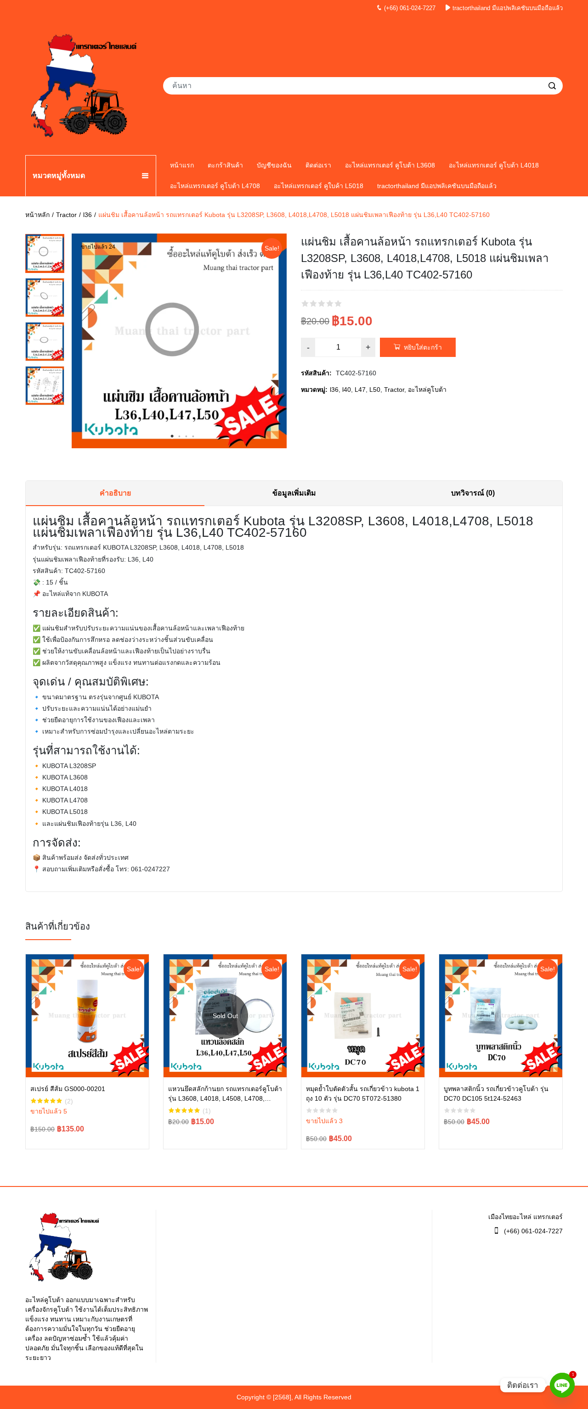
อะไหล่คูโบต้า (427, 389)
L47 (360, 389)
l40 (346, 389)
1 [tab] (172, 436)
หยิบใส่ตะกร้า (423, 347)
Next (282, 342)
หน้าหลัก (37, 214)
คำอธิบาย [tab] (115, 493)
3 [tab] (186, 436)
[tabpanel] (179, 341)
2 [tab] (179, 436)
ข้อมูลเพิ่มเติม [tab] (294, 493)
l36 (87, 214)
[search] (552, 86)
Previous (76, 342)
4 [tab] (193, 436)
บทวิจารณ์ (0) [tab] (473, 493)
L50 (374, 389)
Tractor (66, 214)
